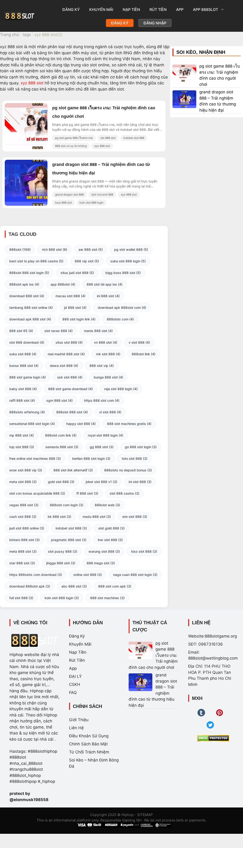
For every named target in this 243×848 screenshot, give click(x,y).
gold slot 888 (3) (61, 482)
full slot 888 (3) (21, 598)
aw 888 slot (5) (91, 249)
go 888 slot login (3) (141, 447)
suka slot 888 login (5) (128, 261)
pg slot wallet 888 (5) (131, 249)
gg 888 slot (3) (101, 447)
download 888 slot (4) (26, 296)
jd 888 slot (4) (75, 307)
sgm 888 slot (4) (59, 400)
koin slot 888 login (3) (62, 598)
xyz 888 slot (32, 83)
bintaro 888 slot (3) (24, 540)
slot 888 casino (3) (124, 493)
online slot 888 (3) (87, 575)
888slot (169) (20, 249)
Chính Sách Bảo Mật (88, 744)
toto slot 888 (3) (134, 458)
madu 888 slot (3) (97, 517)
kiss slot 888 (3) (144, 551)
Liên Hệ (76, 727)
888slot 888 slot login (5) (29, 273)
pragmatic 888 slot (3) (68, 540)
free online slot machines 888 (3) (35, 458)
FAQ (73, 692)
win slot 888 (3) (134, 517)
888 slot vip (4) (101, 366)
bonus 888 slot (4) (23, 366)
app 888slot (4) (63, 284)
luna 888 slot (63, 202)
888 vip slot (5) (87, 261)
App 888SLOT (205, 9)
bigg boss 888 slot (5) (123, 273)
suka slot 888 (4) (22, 354)
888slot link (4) (143, 354)
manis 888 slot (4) (98, 331)
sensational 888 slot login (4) (32, 424)
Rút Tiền (158, 9)
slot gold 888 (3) (111, 528)
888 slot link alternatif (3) (73, 470)
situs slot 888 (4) (69, 342)
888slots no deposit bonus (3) (128, 470)
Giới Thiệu (79, 719)
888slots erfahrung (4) (27, 412)
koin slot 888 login (91, 202)
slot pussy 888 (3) (62, 551)
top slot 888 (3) (21, 447)
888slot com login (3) (66, 505)
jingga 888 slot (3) (60, 563)
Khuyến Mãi (101, 9)
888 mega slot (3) (101, 563)
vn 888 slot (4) (105, 342)
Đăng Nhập (155, 23)
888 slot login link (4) (78, 319)
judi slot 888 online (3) (26, 528)
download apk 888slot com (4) (122, 307)
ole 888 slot (108, 138)
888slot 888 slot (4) (72, 412)
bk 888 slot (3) (59, 517)
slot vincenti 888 (102, 194)
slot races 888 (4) (58, 331)
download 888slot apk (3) (29, 586)
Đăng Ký (71, 9)
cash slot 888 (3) (22, 517)
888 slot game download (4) (70, 389)
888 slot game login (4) (27, 377)
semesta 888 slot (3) (61, 447)
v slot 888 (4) (139, 342)
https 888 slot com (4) (101, 400)
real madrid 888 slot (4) (66, 354)
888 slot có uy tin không (71, 146)
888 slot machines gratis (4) (129, 424)
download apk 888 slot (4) (30, 319)
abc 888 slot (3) (74, 586)
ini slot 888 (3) (140, 482)
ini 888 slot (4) (108, 296)
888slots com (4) (120, 319)
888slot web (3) (107, 505)
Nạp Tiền (131, 9)
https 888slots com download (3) (35, 575)
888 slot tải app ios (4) (104, 284)
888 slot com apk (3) (114, 586)
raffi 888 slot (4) (22, 400)
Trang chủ (9, 34)
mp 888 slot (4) (21, 435)
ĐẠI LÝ (75, 676)
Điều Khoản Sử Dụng (88, 736)
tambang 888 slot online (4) (31, 307)
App (179, 9)
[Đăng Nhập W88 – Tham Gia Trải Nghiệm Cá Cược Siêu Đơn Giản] (41, 147)
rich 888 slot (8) (54, 249)
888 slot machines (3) (107, 598)
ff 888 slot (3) (87, 493)
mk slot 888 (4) (108, 354)
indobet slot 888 (133, 138)
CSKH (74, 684)
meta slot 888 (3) (23, 482)
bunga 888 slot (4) (108, 377)
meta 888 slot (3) (23, 551)
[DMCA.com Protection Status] (213, 738)
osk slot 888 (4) (69, 377)
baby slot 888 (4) (23, 389)
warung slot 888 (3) (104, 551)
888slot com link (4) (60, 435)
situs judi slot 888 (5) (77, 273)
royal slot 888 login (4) (105, 435)
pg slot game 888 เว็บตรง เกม (74, 138)
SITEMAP (145, 814)
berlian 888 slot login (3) (91, 458)
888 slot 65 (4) (21, 331)
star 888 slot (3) (22, 563)
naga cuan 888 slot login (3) (135, 575)
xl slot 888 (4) (110, 412)
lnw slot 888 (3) (110, 540)
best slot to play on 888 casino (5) (36, 261)
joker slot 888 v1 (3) (101, 482)
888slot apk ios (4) (24, 284)
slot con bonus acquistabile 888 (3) (37, 493)
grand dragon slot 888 (69, 194)
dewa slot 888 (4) (64, 366)
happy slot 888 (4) (81, 424)
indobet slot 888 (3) (71, 528)
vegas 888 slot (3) (23, 505)
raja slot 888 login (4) (121, 389)
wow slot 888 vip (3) (25, 470)
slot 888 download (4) (26, 342)
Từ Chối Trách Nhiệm (89, 752)
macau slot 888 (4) (70, 296)
